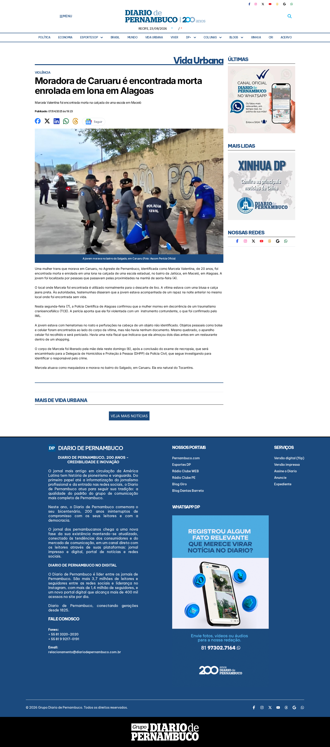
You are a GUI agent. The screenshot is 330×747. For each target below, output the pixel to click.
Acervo (286, 37)
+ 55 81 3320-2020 (63, 634)
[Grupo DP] (165, 732)
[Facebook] (251, 4)
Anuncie (280, 478)
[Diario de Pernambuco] (165, 16)
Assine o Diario (285, 471)
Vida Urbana (154, 37)
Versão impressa (287, 465)
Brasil (115, 37)
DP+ (188, 37)
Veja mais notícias (129, 416)
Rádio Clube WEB (185, 471)
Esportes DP (89, 37)
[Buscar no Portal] (289, 16)
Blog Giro (179, 484)
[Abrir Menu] (61, 16)
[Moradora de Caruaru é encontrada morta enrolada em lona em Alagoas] (38, 120)
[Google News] (284, 4)
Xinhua (256, 37)
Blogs (233, 37)
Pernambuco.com (186, 458)
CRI (271, 37)
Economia (65, 37)
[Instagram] (255, 4)
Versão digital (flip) (289, 458)
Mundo (132, 37)
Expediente (282, 484)
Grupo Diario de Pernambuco (60, 707)
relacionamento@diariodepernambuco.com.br (84, 652)
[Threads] (277, 4)
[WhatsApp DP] (291, 4)
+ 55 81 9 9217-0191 (63, 639)
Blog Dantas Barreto (188, 491)
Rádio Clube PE (184, 478)
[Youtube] (270, 4)
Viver (174, 37)
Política (44, 37)
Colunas (210, 37)
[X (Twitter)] (263, 4)
